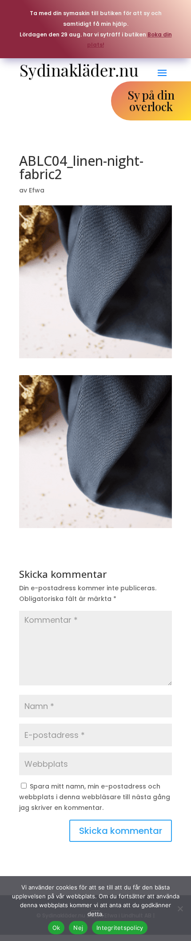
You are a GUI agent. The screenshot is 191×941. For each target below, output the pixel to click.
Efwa (36, 190)
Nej (78, 927)
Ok (56, 927)
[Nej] (179, 908)
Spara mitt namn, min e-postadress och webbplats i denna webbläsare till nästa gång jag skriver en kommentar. (94, 797)
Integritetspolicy (119, 927)
